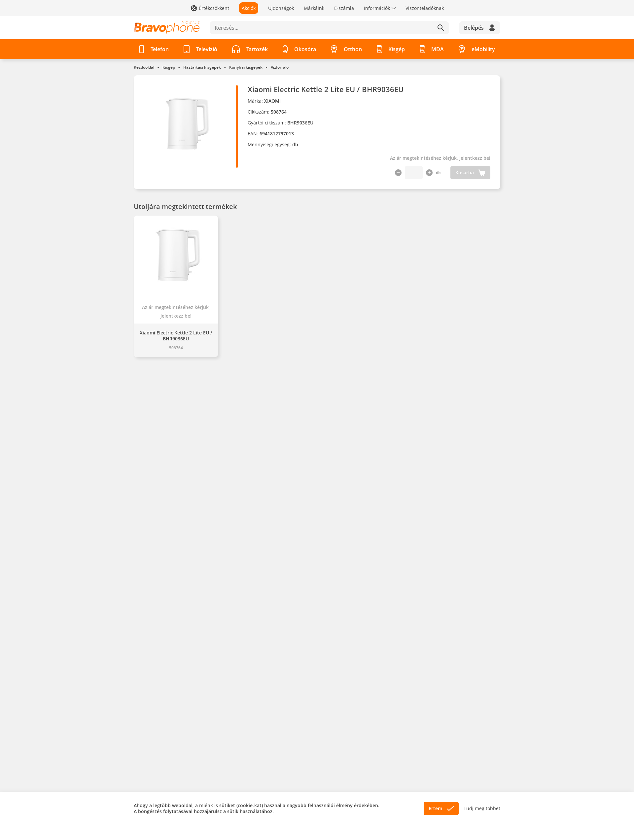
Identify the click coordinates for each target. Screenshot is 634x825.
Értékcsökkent (214, 8)
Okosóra (305, 49)
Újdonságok (281, 8)
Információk (377, 8)
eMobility (483, 49)
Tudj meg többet (482, 808)
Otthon (353, 49)
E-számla (344, 8)
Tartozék (257, 49)
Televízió (206, 49)
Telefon (160, 49)
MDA (437, 49)
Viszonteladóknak (424, 8)
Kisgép (396, 49)
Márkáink (314, 8)
